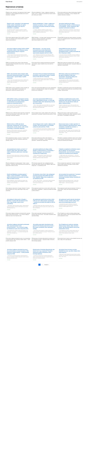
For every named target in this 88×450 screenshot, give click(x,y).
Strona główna (79, 1)
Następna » (46, 264)
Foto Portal (9, 1)
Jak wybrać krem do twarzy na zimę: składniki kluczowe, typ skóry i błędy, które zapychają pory (69, 251)
